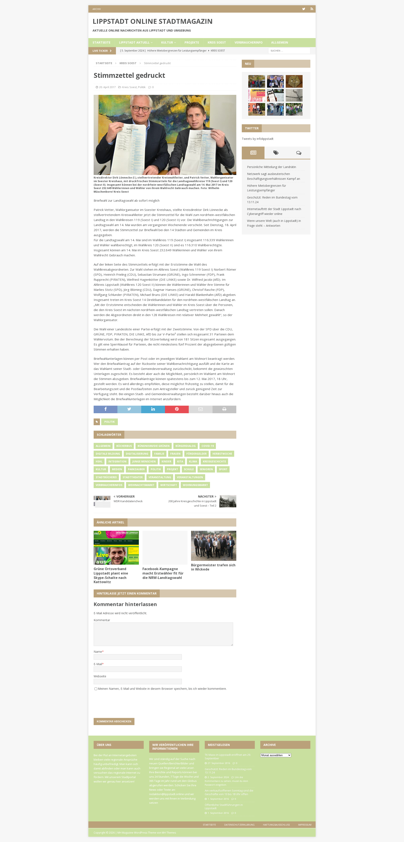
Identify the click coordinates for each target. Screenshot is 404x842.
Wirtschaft (168, 485)
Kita (180, 461)
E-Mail (98, 664)
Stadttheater (133, 477)
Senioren (206, 469)
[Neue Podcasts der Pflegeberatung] (275, 109)
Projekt (172, 469)
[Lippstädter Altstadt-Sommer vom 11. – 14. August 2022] (256, 95)
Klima (193, 461)
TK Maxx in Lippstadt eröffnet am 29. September (228, 756)
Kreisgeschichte (214, 461)
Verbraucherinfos (109, 485)
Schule (189, 469)
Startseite (101, 42)
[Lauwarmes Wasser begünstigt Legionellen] (294, 95)
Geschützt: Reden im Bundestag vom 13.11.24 (228, 770)
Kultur (167, 42)
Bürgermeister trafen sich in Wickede (213, 567)
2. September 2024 (218, 777)
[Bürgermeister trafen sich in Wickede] (213, 546)
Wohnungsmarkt (195, 485)
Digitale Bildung (108, 453)
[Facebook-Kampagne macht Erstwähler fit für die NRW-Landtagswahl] (165, 548)
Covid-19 (208, 446)
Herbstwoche (222, 453)
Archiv (97, 9)
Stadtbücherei (106, 477)
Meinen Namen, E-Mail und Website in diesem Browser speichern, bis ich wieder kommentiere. (162, 689)
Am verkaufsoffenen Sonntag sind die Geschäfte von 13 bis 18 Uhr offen (229, 792)
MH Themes (169, 832)
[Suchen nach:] (289, 50)
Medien (117, 469)
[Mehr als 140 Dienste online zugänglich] (275, 95)
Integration (117, 461)
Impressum (304, 824)
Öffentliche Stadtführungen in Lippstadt (224, 806)
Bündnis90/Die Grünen (154, 446)
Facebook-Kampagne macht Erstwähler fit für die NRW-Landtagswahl (162, 573)
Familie (159, 453)
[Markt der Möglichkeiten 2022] (275, 81)
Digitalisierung (137, 453)
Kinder (166, 461)
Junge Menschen (144, 461)
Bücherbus (124, 446)
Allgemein (279, 42)
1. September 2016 (218, 798)
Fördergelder (196, 453)
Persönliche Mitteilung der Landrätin (271, 167)
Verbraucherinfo (249, 42)
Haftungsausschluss (276, 824)
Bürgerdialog (185, 446)
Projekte (192, 42)
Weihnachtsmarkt (141, 485)
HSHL (99, 461)
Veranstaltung (160, 477)
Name (98, 652)
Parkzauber (136, 469)
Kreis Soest (217, 42)
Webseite (100, 676)
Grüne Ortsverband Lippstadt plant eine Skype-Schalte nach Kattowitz (111, 575)
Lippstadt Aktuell (134, 42)
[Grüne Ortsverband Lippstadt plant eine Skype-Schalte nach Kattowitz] (116, 548)
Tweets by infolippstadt (258, 139)
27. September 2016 (219, 763)
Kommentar (102, 620)
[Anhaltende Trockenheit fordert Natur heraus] (294, 109)
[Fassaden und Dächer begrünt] (256, 109)
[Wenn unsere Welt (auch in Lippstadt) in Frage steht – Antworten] (256, 81)
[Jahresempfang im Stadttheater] (294, 81)
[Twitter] (303, 9)
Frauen (175, 453)
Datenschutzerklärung (239, 824)
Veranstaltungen (190, 477)
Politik (142, 87)
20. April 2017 (107, 87)
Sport (223, 469)
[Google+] (312, 9)
